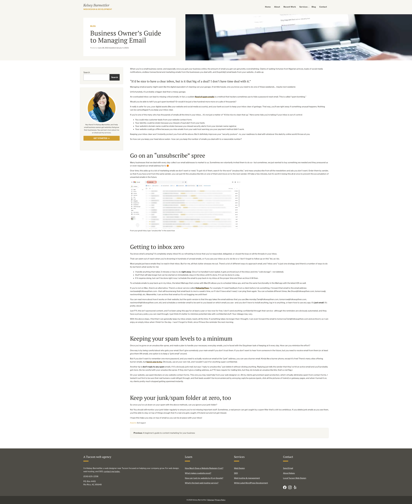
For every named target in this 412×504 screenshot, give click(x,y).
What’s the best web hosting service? (201, 483)
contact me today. (112, 471)
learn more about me (111, 130)
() (113, 48)
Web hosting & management (247, 478)
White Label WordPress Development (251, 483)
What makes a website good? (198, 473)
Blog (314, 7)
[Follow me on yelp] (295, 487)
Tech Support (141, 423)
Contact (323, 7)
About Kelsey (289, 473)
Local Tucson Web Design (294, 478)
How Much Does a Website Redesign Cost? (204, 468)
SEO (236, 473)
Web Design (239, 468)
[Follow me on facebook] (284, 487)
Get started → (102, 138)
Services (303, 7)
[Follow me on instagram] (290, 487)
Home (268, 7)
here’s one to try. (154, 362)
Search (86, 72)
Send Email (288, 468)
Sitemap (211, 500)
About (277, 7)
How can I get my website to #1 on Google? (204, 478)
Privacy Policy (220, 500)
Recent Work (289, 7)
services (107, 133)
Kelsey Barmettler (96, 5)
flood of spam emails (204, 97)
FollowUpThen (202, 288)
